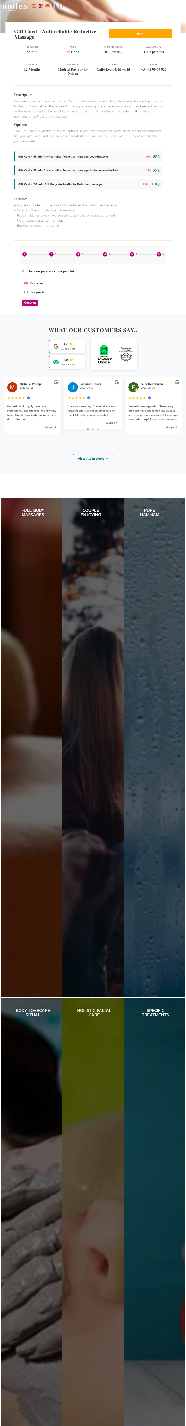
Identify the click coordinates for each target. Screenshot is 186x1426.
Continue (30, 302)
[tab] (26, 254)
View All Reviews (91, 458)
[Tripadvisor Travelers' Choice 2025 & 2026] (114, 354)
